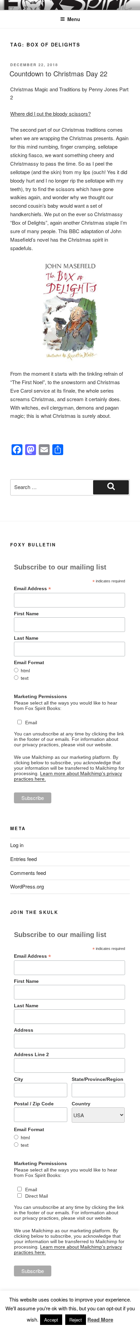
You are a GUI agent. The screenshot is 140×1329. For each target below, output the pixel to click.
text (25, 678)
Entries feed (23, 858)
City (18, 1079)
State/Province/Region (97, 1079)
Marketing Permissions (40, 696)
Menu (73, 19)
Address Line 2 (31, 1054)
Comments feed (28, 872)
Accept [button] (51, 1319)
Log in (16, 844)
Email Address (32, 588)
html (25, 670)
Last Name (26, 638)
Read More (100, 1319)
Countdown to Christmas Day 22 (58, 73)
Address (23, 1030)
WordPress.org (27, 886)
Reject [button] (75, 1319)
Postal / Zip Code (34, 1103)
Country (81, 1103)
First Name (26, 613)
